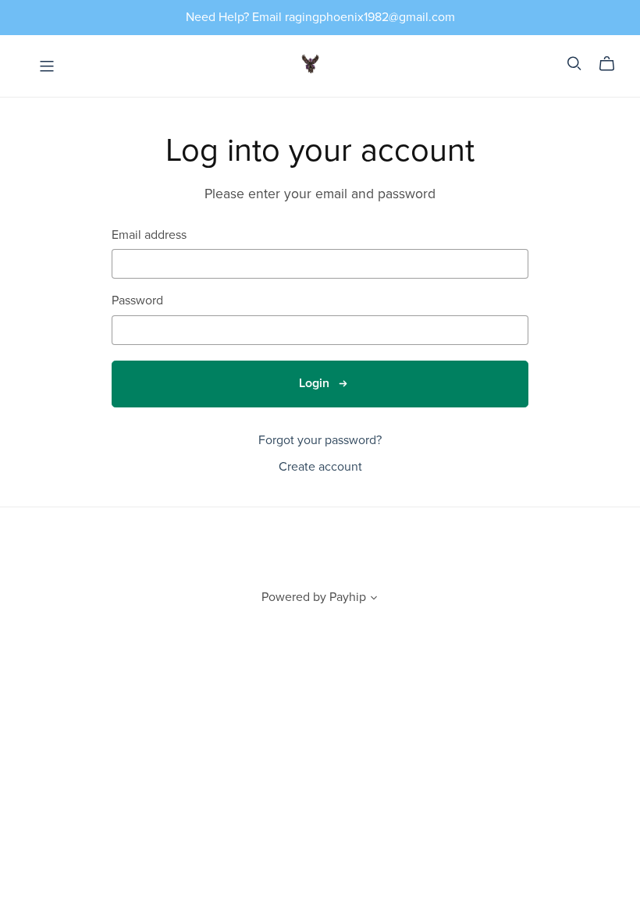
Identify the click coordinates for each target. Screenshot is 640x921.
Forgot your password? (320, 440)
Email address (149, 235)
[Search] (574, 63)
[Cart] (613, 64)
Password (137, 300)
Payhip (347, 597)
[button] (374, 599)
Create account (320, 467)
